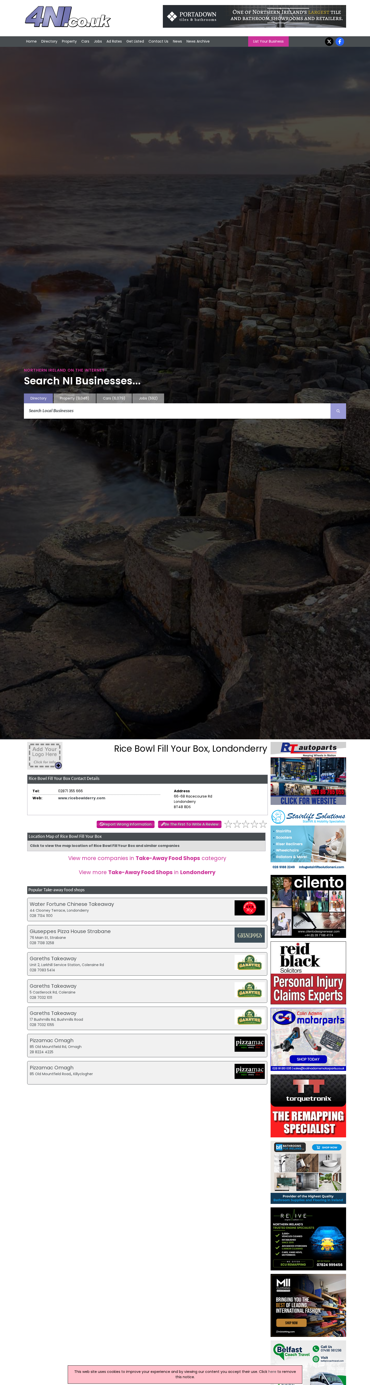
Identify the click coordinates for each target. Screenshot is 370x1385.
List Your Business (268, 41)
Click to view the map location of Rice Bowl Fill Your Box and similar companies (104, 845)
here (272, 1371)
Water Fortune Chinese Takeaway (72, 904)
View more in (147, 872)
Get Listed (135, 41)
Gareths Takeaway (53, 958)
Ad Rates (114, 41)
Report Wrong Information (127, 824)
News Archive (198, 41)
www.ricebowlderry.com (81, 798)
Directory (49, 41)
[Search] (338, 411)
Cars (85, 41)
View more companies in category (147, 858)
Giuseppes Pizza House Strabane (70, 931)
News (177, 41)
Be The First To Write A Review (191, 824)
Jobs (98, 41)
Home (31, 41)
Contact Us (158, 41)
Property (69, 41)
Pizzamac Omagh (51, 1040)
